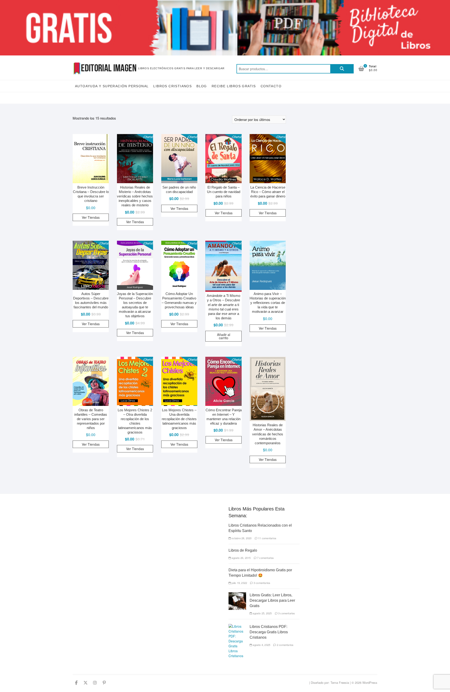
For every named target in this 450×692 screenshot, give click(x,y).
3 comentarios (261, 583)
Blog (201, 86)
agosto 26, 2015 (241, 558)
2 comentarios (284, 645)
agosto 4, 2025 (261, 645)
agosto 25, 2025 (262, 613)
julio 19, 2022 (239, 583)
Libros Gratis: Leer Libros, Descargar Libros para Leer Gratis (272, 600)
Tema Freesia (339, 682)
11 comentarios (266, 538)
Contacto (271, 86)
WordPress (369, 682)
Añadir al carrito (223, 336)
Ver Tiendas (91, 217)
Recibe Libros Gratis (234, 86)
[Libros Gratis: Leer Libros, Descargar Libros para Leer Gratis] (237, 594)
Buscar (342, 68)
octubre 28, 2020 (241, 538)
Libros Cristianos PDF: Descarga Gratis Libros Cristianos (269, 632)
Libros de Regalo (243, 550)
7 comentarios (265, 558)
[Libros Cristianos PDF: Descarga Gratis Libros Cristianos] (237, 626)
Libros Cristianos (172, 86)
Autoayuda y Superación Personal (112, 86)
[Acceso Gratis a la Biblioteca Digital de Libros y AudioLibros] (225, 2)
